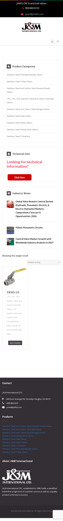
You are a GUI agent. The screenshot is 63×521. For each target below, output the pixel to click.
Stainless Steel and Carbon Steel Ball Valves (21, 429)
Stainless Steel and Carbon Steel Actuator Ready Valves (27, 426)
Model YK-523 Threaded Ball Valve (14, 329)
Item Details (15, 343)
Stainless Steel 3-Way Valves (19, 81)
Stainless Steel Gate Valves (19, 116)
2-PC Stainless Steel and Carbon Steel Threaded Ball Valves (14, 317)
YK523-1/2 (13, 292)
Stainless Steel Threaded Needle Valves (24, 74)
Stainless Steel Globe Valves (19, 122)
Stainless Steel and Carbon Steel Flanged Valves (28, 109)
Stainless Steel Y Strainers (18, 136)
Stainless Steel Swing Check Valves (22, 129)
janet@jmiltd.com (34, 14)
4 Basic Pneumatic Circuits (29, 227)
